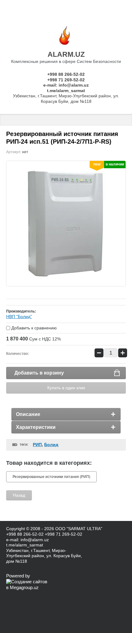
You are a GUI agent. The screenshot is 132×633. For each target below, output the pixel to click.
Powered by (18, 575)
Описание (28, 414)
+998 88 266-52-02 (66, 74)
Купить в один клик (66, 387)
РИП (37, 444)
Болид (51, 444)
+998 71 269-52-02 (66, 79)
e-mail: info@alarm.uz (66, 85)
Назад (19, 495)
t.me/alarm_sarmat (66, 90)
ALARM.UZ (66, 54)
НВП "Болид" (19, 316)
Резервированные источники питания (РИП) (51, 477)
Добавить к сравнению (33, 327)
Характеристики (36, 427)
